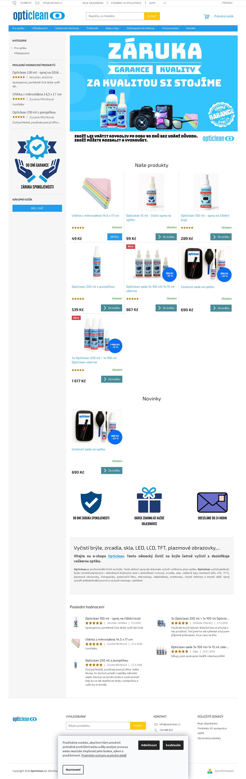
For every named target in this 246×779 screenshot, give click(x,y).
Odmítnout (149, 745)
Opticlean (116, 556)
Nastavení (73, 770)
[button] (82, 89)
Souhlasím (173, 745)
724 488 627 (166, 730)
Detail (114, 236)
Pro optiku (20, 48)
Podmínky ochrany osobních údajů (103, 755)
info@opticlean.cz (169, 724)
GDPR (152, 3)
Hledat (152, 16)
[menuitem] (18, 28)
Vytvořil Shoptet (224, 771)
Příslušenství (21, 53)
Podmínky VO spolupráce (126, 3)
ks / (37, 208)
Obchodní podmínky (209, 738)
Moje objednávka (93, 3)
